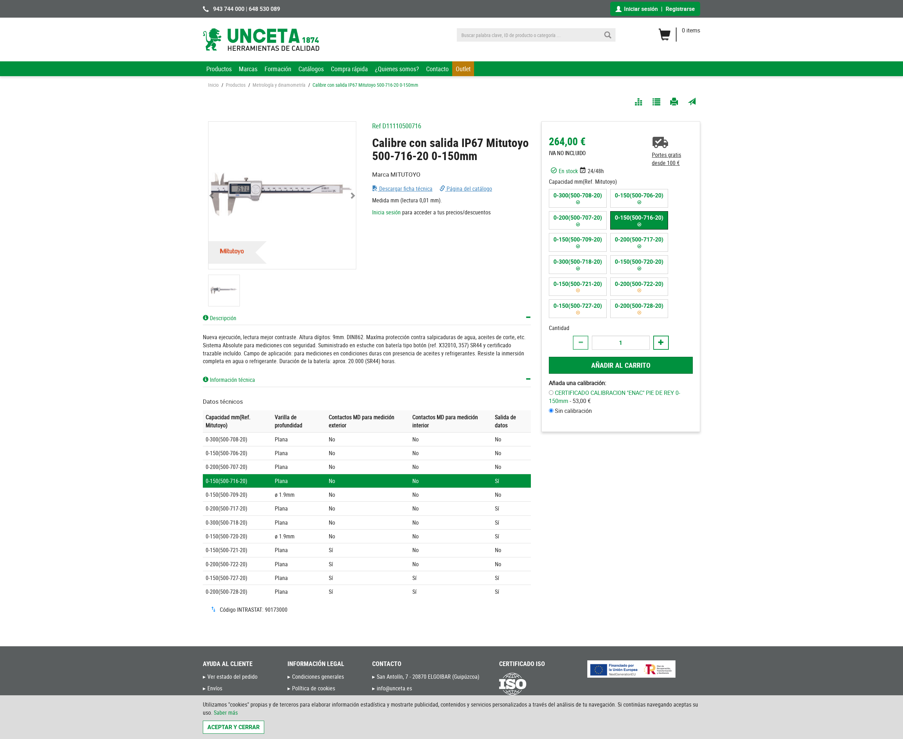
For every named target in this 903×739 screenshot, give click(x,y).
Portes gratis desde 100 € (666, 159)
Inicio (213, 84)
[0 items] (679, 32)
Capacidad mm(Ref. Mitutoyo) (583, 181)
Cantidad (559, 327)
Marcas (248, 69)
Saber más (226, 712)
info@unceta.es (394, 688)
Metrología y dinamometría (279, 84)
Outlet (463, 69)
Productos (219, 69)
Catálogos (311, 69)
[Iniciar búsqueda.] (608, 35)
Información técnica (231, 380)
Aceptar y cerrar (233, 727)
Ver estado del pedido (232, 676)
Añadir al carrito (620, 365)
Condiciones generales (318, 676)
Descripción (222, 318)
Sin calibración (573, 410)
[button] (212, 195)
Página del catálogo (468, 189)
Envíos (214, 688)
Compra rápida (349, 69)
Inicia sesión (386, 212)
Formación (278, 69)
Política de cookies (313, 688)
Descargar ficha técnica (405, 189)
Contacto (437, 69)
